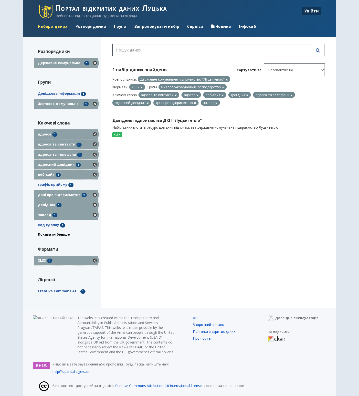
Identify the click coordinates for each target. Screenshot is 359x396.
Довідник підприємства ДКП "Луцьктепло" (157, 120)
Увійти (311, 11)
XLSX (117, 134)
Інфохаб (247, 26)
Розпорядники (90, 26)
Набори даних (53, 26)
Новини (222, 26)
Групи (120, 26)
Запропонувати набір (157, 26)
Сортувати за (249, 70)
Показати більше (54, 234)
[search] (318, 50)
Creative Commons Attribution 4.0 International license (158, 385)
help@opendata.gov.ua (71, 371)
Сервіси (195, 26)
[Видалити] (227, 79)
